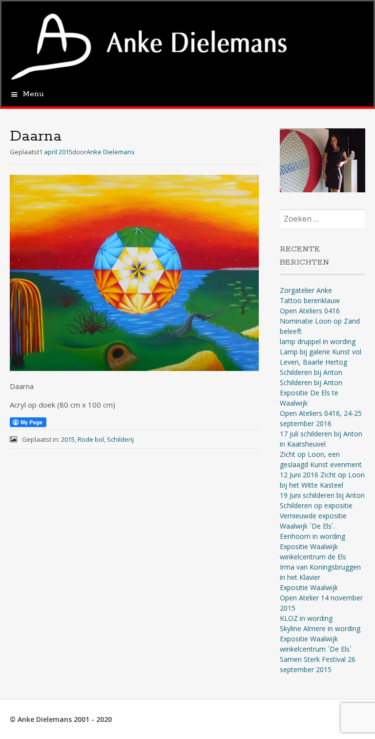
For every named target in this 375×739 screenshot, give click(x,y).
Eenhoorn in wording (312, 536)
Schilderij (120, 439)
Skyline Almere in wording (320, 628)
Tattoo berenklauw (310, 300)
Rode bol (91, 439)
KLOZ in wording (306, 618)
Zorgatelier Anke (306, 290)
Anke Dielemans (110, 151)
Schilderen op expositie (316, 505)
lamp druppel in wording (317, 341)
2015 (68, 439)
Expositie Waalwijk (309, 587)
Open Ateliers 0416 (310, 310)
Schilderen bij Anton (311, 372)
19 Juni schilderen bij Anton (322, 495)
